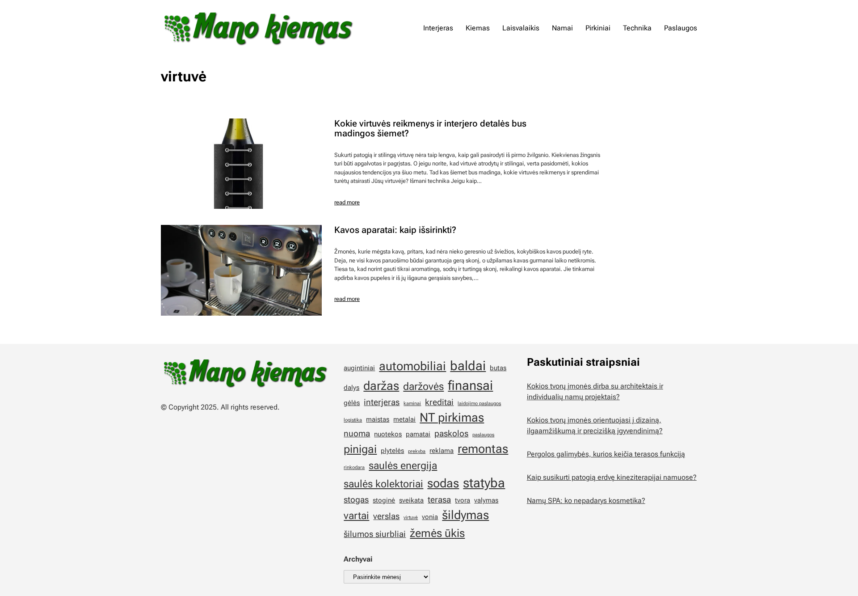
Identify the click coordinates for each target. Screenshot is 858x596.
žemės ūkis (437, 533)
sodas (443, 483)
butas (498, 368)
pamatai (418, 434)
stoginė (384, 500)
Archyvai (358, 559)
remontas (483, 449)
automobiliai (412, 366)
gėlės (352, 403)
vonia (430, 517)
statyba (484, 482)
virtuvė (411, 517)
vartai (356, 516)
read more (347, 202)
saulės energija (403, 466)
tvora (462, 500)
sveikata (411, 500)
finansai (470, 385)
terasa (439, 500)
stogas (356, 500)
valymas (486, 500)
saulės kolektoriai (383, 484)
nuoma (357, 433)
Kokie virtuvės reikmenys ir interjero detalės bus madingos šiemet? (430, 128)
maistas (377, 419)
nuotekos (388, 434)
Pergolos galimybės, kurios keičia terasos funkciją (606, 454)
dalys (351, 388)
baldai (468, 365)
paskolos (451, 433)
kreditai (439, 402)
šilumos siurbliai (375, 534)
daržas (381, 386)
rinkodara (354, 467)
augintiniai (359, 368)
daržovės (423, 386)
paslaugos (483, 435)
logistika (353, 420)
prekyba (416, 451)
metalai (404, 419)
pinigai (360, 449)
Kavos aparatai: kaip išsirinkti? (395, 230)
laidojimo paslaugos (479, 403)
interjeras (382, 402)
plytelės (392, 451)
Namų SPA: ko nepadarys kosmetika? (586, 500)
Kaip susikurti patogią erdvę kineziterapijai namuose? (612, 477)
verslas (386, 516)
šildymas (465, 515)
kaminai (412, 403)
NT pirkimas (452, 417)
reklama (441, 451)
